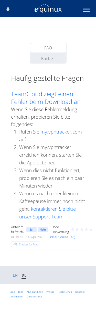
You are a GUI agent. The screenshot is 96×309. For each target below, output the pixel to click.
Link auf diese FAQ (61, 237)
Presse (50, 292)
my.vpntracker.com (61, 131)
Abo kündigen (35, 292)
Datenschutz (34, 296)
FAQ (48, 48)
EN (15, 275)
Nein (43, 229)
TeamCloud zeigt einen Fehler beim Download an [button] (46, 97)
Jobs (20, 292)
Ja (31, 229)
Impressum (16, 296)
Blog (12, 292)
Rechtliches (65, 292)
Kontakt (48, 58)
